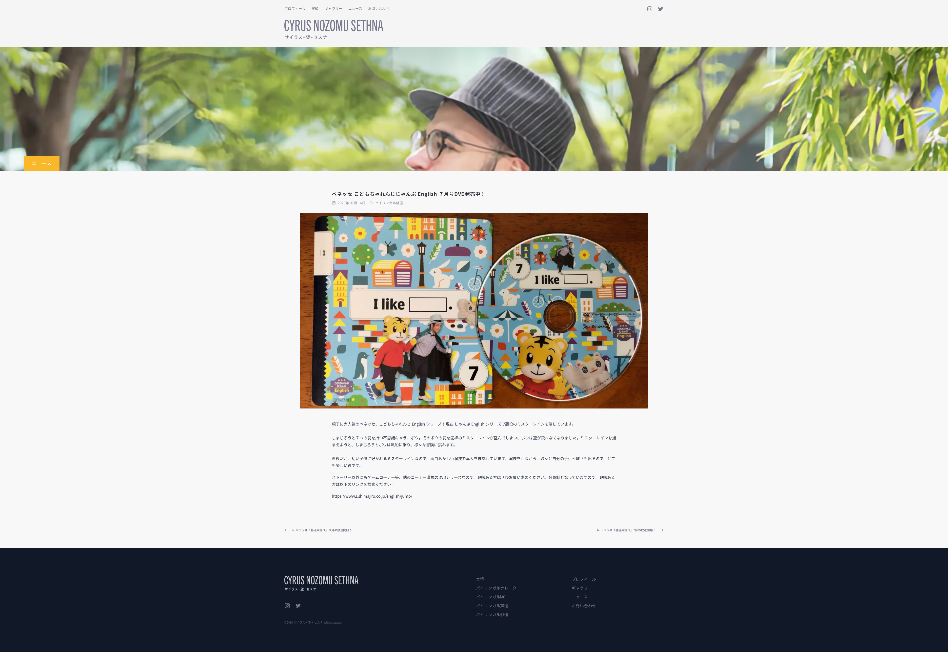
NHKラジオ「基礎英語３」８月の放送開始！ (322, 530)
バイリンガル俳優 (492, 614)
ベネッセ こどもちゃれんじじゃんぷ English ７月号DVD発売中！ (409, 193)
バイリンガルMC (490, 596)
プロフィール (295, 8)
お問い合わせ (378, 8)
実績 (315, 8)
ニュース (355, 8)
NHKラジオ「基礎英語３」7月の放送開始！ (626, 530)
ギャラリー (333, 8)
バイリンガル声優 (492, 605)
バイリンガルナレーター (498, 587)
